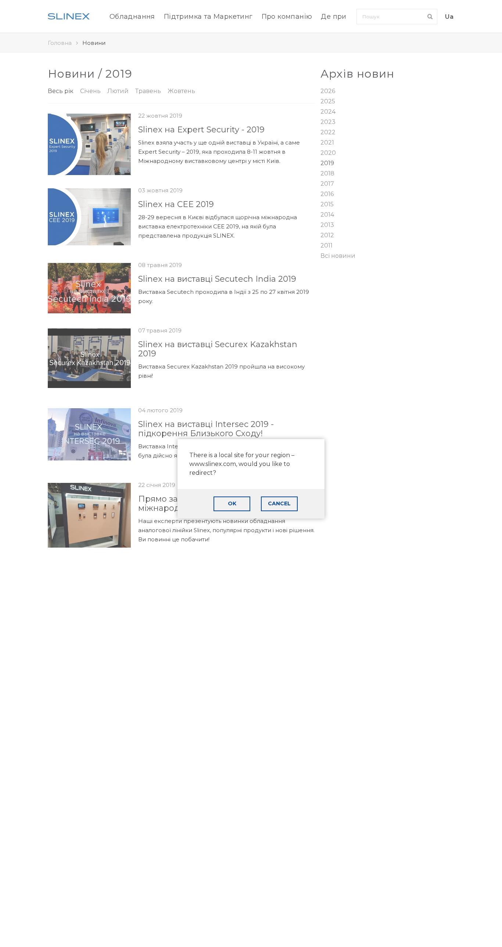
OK (232, 503)
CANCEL (279, 503)
